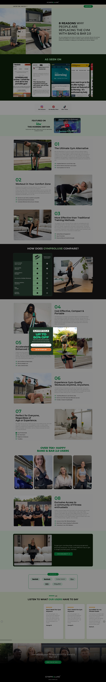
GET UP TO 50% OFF (41, 349)
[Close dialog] (75, 328)
